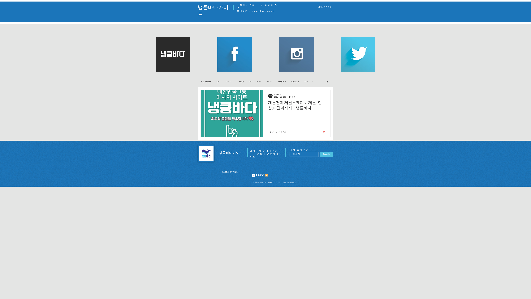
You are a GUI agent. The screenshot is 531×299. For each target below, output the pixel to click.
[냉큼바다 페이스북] (256, 175)
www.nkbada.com (263, 11)
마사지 (269, 81)
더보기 (307, 81)
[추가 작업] (325, 95)
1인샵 (241, 81)
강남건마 (295, 81)
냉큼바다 (282, 81)
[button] (327, 81)
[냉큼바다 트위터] (262, 175)
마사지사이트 (255, 81)
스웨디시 (229, 81)
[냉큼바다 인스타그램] (259, 175)
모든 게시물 (206, 81)
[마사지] (253, 175)
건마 (218, 81)
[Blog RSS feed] (266, 175)
